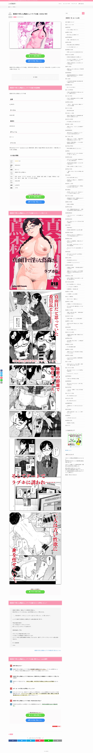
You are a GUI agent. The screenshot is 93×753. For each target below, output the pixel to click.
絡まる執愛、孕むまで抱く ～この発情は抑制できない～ (75, 341)
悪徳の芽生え (69, 227)
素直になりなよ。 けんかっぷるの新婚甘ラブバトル (75, 127)
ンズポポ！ (12, 3)
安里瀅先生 (69, 72)
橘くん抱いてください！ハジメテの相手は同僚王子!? (75, 371)
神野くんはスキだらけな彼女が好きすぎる (75, 52)
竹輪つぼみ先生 (70, 265)
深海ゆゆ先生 (69, 219)
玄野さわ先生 (69, 157)
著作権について (68, 450)
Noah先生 (69, 327)
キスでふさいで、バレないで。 (73, 373)
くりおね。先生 (70, 136)
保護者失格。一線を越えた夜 (72, 289)
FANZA (11, 734)
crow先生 (68, 175)
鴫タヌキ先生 (69, 201)
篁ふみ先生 (69, 257)
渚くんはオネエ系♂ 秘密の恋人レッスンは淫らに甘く (75, 307)
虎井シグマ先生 (70, 291)
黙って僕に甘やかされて (71, 400)
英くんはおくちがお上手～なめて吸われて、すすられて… (74, 255)
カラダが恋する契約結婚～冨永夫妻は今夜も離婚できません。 (75, 82)
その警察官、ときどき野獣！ (72, 294)
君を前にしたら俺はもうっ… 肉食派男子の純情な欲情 (75, 181)
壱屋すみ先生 (69, 84)
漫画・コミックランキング (75, 446)
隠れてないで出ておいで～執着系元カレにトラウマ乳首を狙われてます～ (75, 235)
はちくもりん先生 (70, 332)
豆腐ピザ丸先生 (70, 232)
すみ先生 (68, 225)
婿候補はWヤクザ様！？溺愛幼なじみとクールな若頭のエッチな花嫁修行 (75, 199)
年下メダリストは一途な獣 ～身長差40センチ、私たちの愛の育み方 (75, 160)
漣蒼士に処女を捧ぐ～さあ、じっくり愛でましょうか (75, 412)
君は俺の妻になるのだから (72, 260)
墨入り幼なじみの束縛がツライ (73, 34)
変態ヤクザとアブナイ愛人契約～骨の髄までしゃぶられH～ (75, 352)
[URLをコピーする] (57, 741)
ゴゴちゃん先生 (70, 195)
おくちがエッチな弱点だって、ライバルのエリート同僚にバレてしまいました (75, 60)
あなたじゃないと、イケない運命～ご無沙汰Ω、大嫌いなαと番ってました (75, 365)
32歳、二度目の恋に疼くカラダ (73, 39)
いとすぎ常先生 (70, 89)
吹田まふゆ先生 (70, 355)
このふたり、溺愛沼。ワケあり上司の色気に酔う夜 (75, 390)
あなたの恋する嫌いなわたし (72, 177)
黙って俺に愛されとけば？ (72, 395)
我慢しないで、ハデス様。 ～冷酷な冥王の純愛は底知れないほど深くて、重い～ (75, 139)
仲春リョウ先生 (70, 301)
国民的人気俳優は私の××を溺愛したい (74, 57)
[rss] (82, 0)
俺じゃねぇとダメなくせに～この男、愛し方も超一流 (75, 384)
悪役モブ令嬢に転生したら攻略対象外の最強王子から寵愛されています (75, 116)
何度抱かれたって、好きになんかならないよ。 (75, 406)
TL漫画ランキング (70, 22)
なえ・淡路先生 (70, 296)
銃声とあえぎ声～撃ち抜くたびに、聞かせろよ (75, 324)
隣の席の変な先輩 (70, 110)
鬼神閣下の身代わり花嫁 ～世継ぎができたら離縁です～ (75, 335)
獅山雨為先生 (69, 212)
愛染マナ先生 (69, 32)
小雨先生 (68, 189)
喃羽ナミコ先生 (70, 321)
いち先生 (68, 78)
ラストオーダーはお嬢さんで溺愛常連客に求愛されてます (75, 358)
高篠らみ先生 (69, 238)
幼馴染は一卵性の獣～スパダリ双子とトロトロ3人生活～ (75, 63)
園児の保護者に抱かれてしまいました (74, 148)
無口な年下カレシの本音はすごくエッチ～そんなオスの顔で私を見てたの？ (75, 133)
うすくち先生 (69, 108)
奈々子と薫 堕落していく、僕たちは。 (74, 284)
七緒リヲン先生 (70, 316)
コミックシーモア (70, 24)
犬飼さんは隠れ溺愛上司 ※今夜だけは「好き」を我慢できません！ (75, 93)
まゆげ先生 (69, 387)
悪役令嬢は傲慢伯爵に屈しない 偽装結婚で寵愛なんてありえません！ (75, 76)
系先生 (68, 150)
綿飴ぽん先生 (69, 420)
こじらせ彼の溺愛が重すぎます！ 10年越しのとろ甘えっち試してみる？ (75, 187)
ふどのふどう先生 (70, 367)
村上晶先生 (69, 409)
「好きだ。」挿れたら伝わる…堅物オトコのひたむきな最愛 (75, 105)
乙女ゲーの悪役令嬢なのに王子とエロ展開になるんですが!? (75, 99)
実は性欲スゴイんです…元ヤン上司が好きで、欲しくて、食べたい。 (75, 154)
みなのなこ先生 (70, 398)
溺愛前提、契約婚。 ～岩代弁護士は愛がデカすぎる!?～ (75, 268)
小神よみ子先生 (70, 145)
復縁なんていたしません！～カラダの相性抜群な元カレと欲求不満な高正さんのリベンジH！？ (75, 272)
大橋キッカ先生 (70, 124)
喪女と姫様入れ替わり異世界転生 (73, 44)
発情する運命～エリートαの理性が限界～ (75, 318)
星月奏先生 (69, 376)
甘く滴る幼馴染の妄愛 (71, 346)
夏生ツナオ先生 (70, 310)
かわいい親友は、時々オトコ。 (73, 29)
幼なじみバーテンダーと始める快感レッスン (75, 249)
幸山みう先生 (69, 168)
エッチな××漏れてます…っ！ (72, 47)
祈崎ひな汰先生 (70, 102)
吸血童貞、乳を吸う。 (71, 422)
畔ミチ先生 (69, 66)
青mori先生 (69, 42)
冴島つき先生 (69, 206)
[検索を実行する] (83, 13)
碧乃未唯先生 (69, 37)
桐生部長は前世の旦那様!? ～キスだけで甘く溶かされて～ (75, 164)
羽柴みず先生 (69, 338)
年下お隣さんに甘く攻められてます (73, 121)
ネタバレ (68, 425)
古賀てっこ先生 (70, 183)
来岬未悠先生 (69, 130)
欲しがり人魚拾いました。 (72, 329)
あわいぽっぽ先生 (70, 54)
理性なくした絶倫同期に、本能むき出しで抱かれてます (75, 242)
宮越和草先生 (69, 403)
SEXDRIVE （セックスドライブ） (73, 262)
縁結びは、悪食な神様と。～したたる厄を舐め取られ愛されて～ (75, 143)
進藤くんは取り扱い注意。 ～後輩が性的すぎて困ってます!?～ (75, 313)
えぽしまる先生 (70, 119)
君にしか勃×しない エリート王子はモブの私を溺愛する (75, 222)
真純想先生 (69, 381)
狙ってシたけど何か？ (71, 87)
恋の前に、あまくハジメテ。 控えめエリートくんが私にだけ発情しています (75, 193)
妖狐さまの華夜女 (70, 204)
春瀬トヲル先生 (70, 344)
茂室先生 (68, 415)
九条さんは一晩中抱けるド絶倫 (73, 378)
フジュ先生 (69, 361)
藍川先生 (68, 27)
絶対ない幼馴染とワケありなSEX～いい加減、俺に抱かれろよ (75, 279)
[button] (13, 741)
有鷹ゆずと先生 (70, 49)
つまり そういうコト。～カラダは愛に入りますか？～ (75, 216)
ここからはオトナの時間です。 (73, 286)
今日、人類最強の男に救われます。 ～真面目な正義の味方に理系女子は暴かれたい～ (75, 210)
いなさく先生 (69, 95)
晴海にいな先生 (70, 349)
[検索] (83, 0)
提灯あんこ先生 (70, 275)
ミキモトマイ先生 (70, 393)
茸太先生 (68, 251)
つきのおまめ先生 (70, 281)
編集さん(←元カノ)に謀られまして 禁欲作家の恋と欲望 (75, 70)
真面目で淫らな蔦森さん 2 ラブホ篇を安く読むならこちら (48, 650)
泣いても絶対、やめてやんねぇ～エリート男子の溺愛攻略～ (75, 245)
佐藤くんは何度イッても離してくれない (74, 166)
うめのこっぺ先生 (70, 113)
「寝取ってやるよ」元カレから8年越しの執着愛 (75, 172)
